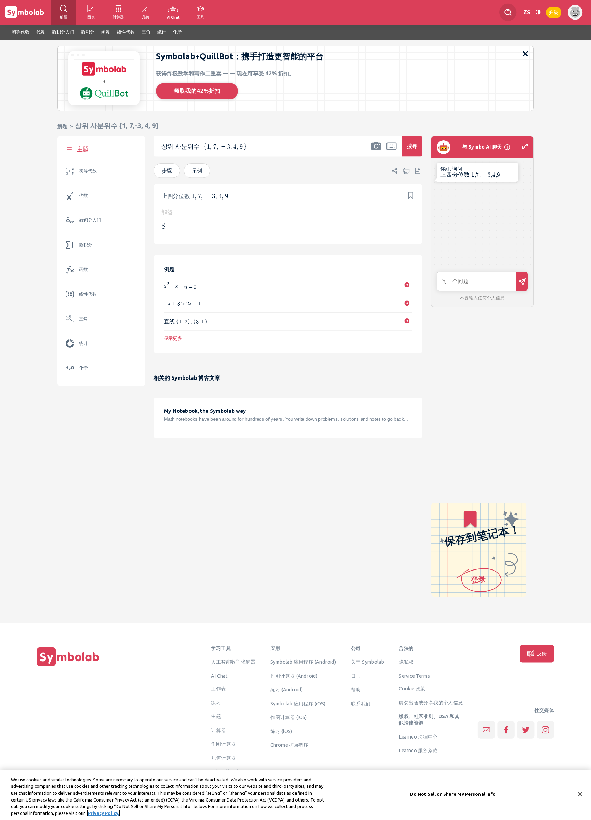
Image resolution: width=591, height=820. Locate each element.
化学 (83, 368)
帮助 (356, 689)
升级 (553, 11)
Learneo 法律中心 (418, 736)
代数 (83, 195)
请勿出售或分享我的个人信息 (431, 702)
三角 (83, 318)
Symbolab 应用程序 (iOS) (297, 703)
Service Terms (414, 675)
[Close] (580, 794)
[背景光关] (538, 12)
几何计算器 (223, 757)
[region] (295, 795)
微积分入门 (90, 220)
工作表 (218, 688)
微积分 (85, 244)
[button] (376, 150)
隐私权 (406, 662)
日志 (356, 675)
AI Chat (219, 675)
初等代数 (88, 171)
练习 (216, 702)
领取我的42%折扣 (197, 91)
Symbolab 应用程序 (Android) (303, 662)
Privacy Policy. (103, 812)
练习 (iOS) (281, 731)
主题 (216, 716)
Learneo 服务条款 (418, 750)
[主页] (68, 666)
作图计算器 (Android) (294, 675)
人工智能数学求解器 (233, 662)
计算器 (218, 730)
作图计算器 (223, 744)
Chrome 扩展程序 (289, 745)
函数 (83, 269)
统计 (83, 343)
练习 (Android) (286, 689)
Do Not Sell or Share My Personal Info (453, 794)
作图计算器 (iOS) (288, 717)
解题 (62, 126)
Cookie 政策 (412, 688)
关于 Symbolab (367, 662)
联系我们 (361, 703)
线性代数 (88, 294)
